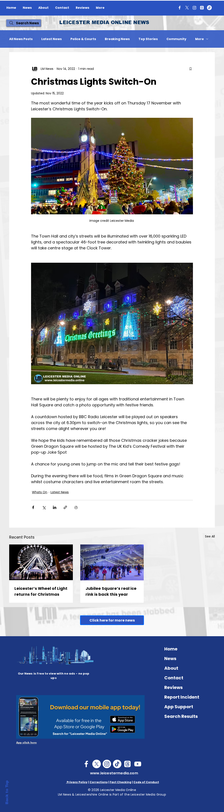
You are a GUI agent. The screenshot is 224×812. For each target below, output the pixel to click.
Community (176, 39)
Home (170, 649)
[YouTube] (137, 764)
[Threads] (202, 7)
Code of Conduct (146, 782)
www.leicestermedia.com (114, 773)
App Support (178, 707)
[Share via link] (65, 507)
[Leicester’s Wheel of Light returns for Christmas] (41, 562)
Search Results (181, 716)
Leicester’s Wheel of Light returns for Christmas (40, 591)
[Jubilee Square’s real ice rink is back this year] (112, 562)
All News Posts (21, 39)
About (171, 668)
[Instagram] (194, 7)
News (170, 658)
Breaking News (117, 39)
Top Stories (148, 39)
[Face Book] (86, 764)
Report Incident (181, 697)
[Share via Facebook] (33, 507)
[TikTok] (209, 7)
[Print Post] (76, 507)
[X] (187, 7)
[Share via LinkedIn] (54, 507)
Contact (173, 678)
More (199, 39)
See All (210, 536)
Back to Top (7, 792)
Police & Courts (83, 39)
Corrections (99, 782)
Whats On (39, 492)
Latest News (51, 39)
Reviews (173, 687)
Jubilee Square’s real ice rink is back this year (111, 591)
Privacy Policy (77, 782)
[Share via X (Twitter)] (44, 507)
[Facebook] (179, 7)
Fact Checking (120, 782)
